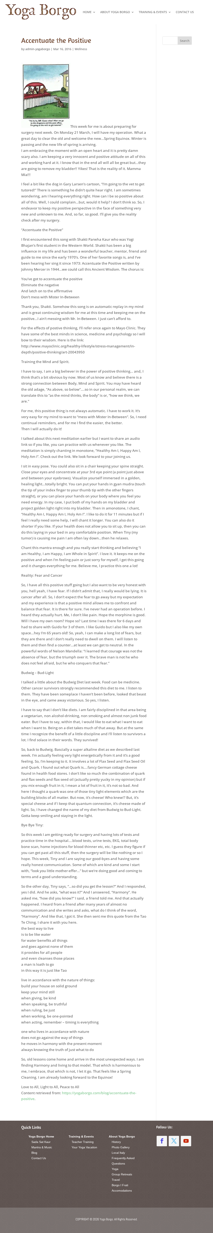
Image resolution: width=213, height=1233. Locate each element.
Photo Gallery (121, 1147)
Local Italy (118, 1152)
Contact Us (185, 12)
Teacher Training (83, 1142)
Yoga (115, 1169)
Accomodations (122, 1190)
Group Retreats (122, 1174)
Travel (116, 1179)
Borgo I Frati (120, 1185)
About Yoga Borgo (115, 12)
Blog (34, 1152)
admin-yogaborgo (37, 49)
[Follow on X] (174, 1141)
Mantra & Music (41, 1147)
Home (87, 12)
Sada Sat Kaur (41, 1142)
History (116, 1142)
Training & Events (153, 12)
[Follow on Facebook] (162, 1141)
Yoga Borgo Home (41, 1136)
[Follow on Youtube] (186, 1141)
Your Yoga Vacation (84, 1147)
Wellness (81, 49)
